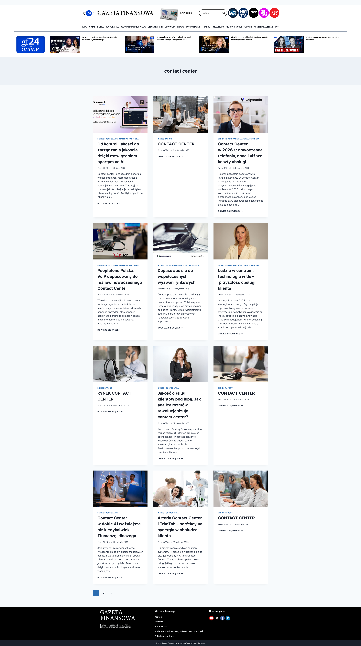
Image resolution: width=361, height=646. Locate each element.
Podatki (248, 27)
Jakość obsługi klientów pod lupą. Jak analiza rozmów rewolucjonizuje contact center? (179, 405)
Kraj (84, 27)
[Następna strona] (112, 593)
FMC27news (218, 27)
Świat (92, 27)
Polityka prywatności (165, 636)
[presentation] (120, 114)
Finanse (206, 27)
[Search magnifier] (224, 13)
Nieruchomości (234, 27)
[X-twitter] (217, 618)
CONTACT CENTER (176, 144)
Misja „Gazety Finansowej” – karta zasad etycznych (179, 631)
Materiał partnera (129, 139)
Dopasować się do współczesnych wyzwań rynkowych (176, 276)
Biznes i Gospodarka (108, 27)
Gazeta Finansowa (117, 615)
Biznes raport (155, 27)
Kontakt (158, 617)
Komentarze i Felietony (266, 27)
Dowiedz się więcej (110, 203)
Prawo (180, 27)
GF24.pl (106, 168)
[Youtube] (211, 618)
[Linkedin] (228, 618)
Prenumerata (161, 626)
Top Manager (193, 27)
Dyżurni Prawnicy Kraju (133, 27)
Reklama (159, 621)
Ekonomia (170, 27)
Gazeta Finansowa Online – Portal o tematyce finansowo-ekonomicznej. (116, 626)
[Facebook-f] (222, 618)
